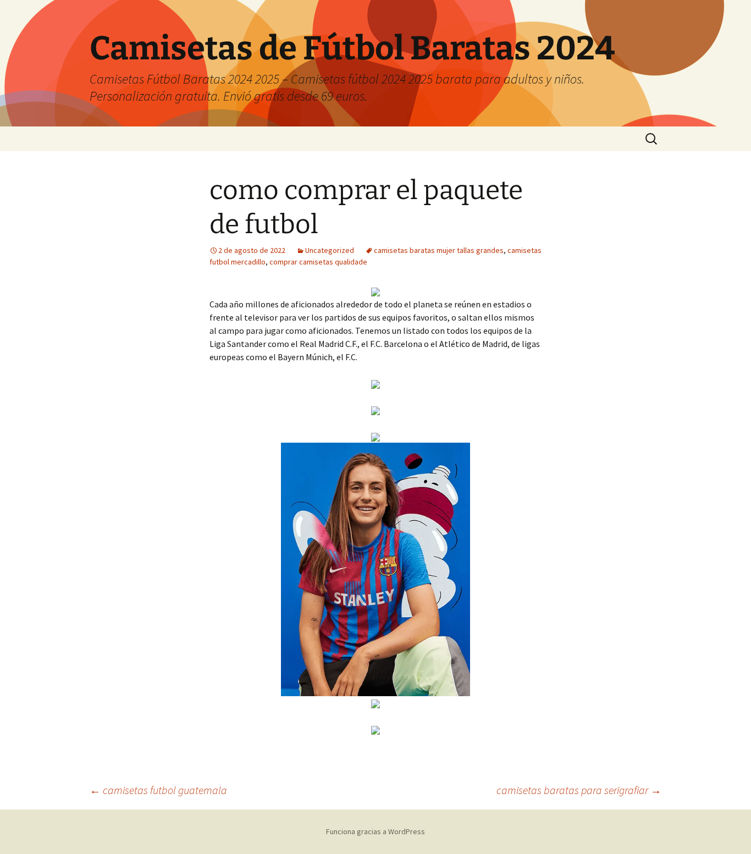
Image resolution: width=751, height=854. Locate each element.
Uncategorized (329, 250)
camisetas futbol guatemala (158, 790)
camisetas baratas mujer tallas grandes (439, 250)
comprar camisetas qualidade (318, 262)
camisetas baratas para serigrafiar (578, 790)
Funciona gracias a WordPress (375, 831)
